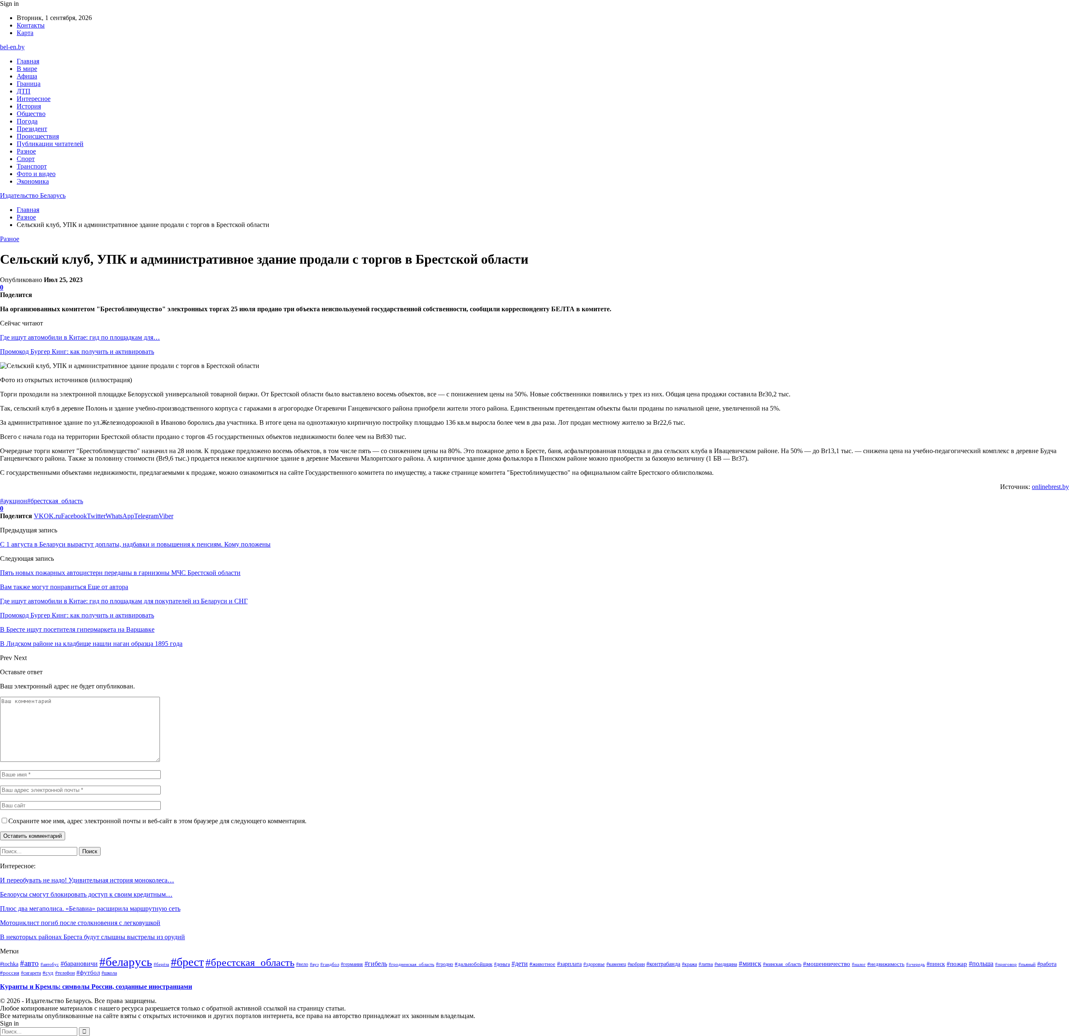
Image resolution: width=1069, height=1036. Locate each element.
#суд (48, 973)
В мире (27, 68)
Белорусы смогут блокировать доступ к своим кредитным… (86, 894)
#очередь (915, 964)
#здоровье (594, 964)
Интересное (34, 98)
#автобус (50, 964)
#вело (302, 964)
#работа (1046, 963)
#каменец (616, 964)
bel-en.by (12, 46)
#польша (981, 963)
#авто (29, 963)
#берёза (161, 964)
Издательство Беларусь (33, 195)
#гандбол (329, 964)
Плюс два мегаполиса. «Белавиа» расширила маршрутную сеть (90, 908)
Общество (31, 113)
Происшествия (38, 136)
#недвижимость (885, 964)
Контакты (31, 25)
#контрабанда (663, 964)
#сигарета (31, 973)
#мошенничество (826, 963)
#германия (352, 964)
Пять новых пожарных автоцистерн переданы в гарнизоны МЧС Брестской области (120, 572)
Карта (25, 32)
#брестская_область (55, 500)
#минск (750, 963)
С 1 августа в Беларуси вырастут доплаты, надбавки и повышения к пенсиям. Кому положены (135, 544)
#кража (689, 964)
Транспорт (32, 166)
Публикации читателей (50, 143)
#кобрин (636, 964)
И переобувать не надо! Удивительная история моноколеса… (87, 880)
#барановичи (79, 963)
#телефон (65, 973)
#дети (520, 963)
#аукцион (13, 500)
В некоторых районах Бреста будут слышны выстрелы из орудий (92, 936)
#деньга (502, 964)
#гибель (376, 964)
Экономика (33, 181)
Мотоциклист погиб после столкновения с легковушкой (80, 922)
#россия (9, 973)
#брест (187, 961)
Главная (28, 61)
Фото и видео (36, 173)
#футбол (88, 972)
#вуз (314, 964)
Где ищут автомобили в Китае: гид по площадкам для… (80, 337)
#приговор (1006, 964)
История (29, 106)
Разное (26, 151)
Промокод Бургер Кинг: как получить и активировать (77, 351)
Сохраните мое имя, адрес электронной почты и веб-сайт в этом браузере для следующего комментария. (157, 820)
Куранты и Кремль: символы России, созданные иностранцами (96, 986)
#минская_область (782, 964)
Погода (27, 121)
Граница (29, 83)
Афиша (27, 76)
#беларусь (125, 961)
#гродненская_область (411, 964)
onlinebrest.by (1050, 486)
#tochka (9, 963)
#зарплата (569, 963)
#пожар (957, 963)
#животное (542, 964)
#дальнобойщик (473, 964)
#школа (109, 973)
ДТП (23, 91)
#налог (859, 964)
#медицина (725, 964)
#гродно (444, 964)
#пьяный (1027, 964)
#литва (706, 964)
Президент (32, 128)
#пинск (936, 963)
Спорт (26, 158)
